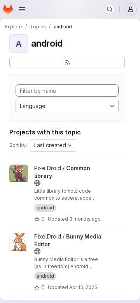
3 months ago (85, 219)
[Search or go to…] (109, 9)
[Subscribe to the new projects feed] (67, 62)
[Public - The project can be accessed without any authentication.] (37, 183)
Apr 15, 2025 (83, 287)
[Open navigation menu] (22, 9)
